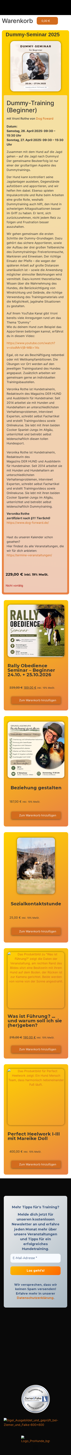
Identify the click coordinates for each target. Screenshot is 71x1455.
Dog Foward (44, 118)
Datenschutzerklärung (35, 1298)
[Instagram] (39, 1188)
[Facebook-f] (32, 1188)
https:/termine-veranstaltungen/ (29, 555)
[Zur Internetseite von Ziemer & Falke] (35, 1412)
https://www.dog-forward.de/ (28, 522)
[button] (35, 8)
